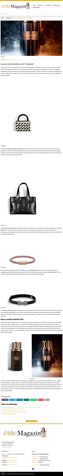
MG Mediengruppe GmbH (12, 457)
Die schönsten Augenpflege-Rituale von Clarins (14, 410)
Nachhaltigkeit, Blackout (43, 460)
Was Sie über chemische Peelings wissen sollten (14, 412)
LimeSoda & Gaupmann (13, 464)
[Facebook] (33, 469)
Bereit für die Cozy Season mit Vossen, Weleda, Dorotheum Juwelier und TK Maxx (22, 407)
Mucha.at (34, 462)
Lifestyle (8, 18)
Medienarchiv (35, 464)
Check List (34, 460)
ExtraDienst (35, 456)
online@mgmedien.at (12, 460)
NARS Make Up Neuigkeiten (9, 414)
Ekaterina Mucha (17, 59)
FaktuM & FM (35, 458)
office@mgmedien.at (7, 447)
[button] (40, 5)
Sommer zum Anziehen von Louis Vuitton (13, 408)
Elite (2, 18)
